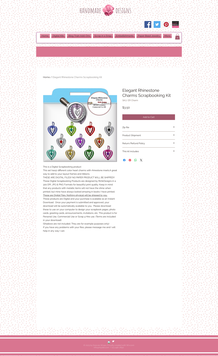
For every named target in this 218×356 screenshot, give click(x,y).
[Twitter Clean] (113, 341)
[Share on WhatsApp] (135, 160)
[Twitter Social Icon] (157, 24)
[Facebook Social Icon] (147, 24)
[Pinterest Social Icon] (166, 24)
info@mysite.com (101, 347)
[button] (177, 36)
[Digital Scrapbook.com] (175, 24)
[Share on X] (141, 160)
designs (123, 10)
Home (46, 77)
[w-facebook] (109, 342)
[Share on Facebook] (124, 160)
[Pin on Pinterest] (130, 160)
